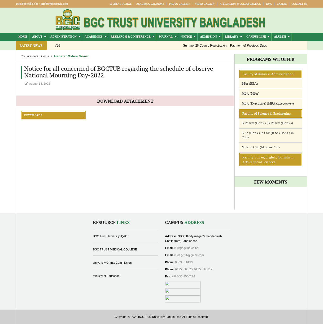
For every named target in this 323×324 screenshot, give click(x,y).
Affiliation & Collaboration (240, 3)
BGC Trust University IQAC (110, 236)
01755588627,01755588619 (193, 269)
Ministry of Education (106, 276)
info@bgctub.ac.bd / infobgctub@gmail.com (42, 3)
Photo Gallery (179, 3)
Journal (166, 36)
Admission (208, 36)
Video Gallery (205, 3)
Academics (94, 36)
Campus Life (256, 36)
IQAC (269, 3)
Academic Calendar (150, 3)
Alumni (280, 36)
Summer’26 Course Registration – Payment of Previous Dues (218, 45)
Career (282, 3)
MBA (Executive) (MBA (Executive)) (268, 103)
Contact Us (299, 3)
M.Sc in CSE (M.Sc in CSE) (261, 147)
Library (231, 36)
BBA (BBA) (250, 84)
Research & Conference (131, 36)
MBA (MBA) (250, 94)
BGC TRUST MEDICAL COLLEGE (115, 249)
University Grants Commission (112, 262)
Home (22, 36)
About (37, 36)
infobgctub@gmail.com (189, 255)
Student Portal (120, 3)
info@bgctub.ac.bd (186, 248)
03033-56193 (184, 262)
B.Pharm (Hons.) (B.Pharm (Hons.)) (267, 123)
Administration (63, 36)
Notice (186, 36)
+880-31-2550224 (183, 276)
